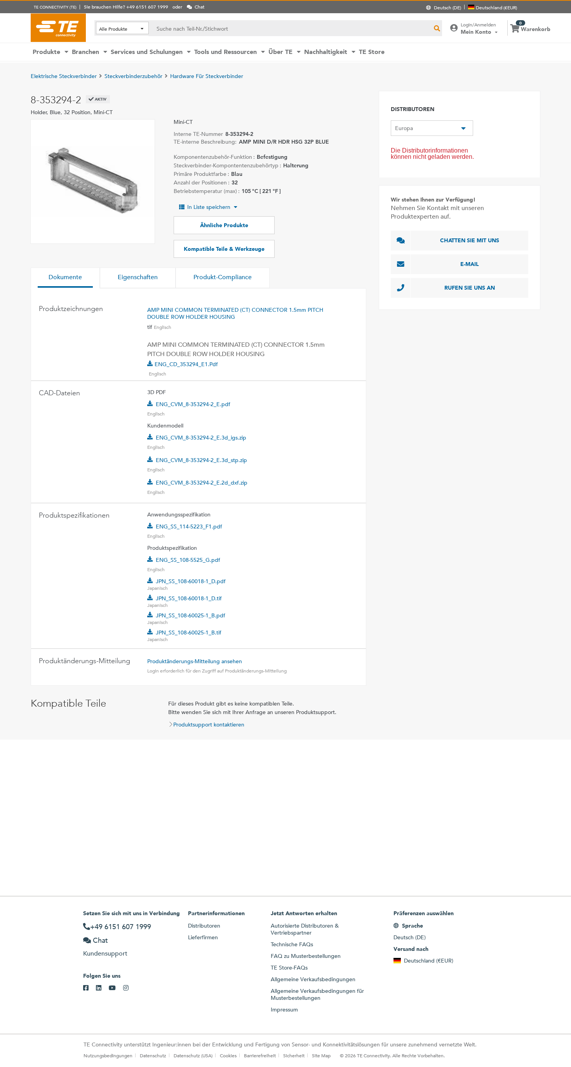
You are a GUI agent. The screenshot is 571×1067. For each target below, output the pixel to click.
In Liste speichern (209, 206)
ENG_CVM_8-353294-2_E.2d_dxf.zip (201, 482)
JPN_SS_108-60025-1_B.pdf (190, 615)
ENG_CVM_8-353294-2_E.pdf (193, 404)
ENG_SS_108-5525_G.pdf (188, 559)
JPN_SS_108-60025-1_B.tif (188, 632)
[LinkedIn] (102, 988)
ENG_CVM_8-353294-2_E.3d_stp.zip (201, 460)
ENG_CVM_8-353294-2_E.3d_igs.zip (201, 437)
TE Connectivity (58, 27)
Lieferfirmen (203, 937)
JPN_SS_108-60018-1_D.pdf (191, 581)
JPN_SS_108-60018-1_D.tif (189, 598)
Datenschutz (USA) (193, 1055)
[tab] (65, 278)
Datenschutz (153, 1055)
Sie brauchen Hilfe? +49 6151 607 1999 (126, 6)
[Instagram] (129, 988)
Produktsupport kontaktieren (208, 724)
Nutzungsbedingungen (108, 1055)
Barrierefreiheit (260, 1055)
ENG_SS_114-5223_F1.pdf (189, 526)
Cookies (228, 1055)
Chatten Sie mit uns (469, 240)
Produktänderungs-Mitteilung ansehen (194, 661)
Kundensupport (105, 953)
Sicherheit (294, 1055)
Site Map (321, 1055)
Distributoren (204, 925)
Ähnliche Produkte (224, 225)
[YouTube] (116, 988)
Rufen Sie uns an (469, 287)
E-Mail (469, 264)
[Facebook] (89, 988)
